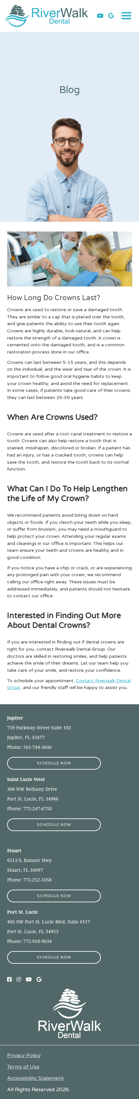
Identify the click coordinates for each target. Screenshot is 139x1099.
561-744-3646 (37, 747)
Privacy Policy (24, 1056)
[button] (126, 16)
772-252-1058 (37, 880)
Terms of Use (23, 1067)
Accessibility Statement (35, 1078)
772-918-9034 (37, 941)
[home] (51, 16)
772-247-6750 (37, 808)
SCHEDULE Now (54, 763)
